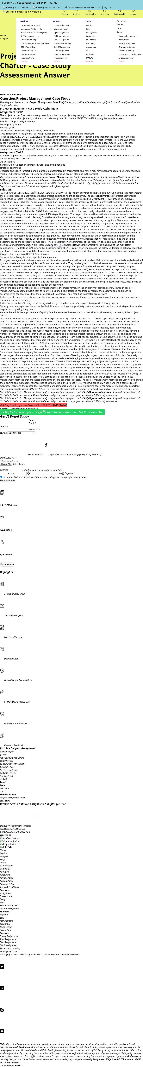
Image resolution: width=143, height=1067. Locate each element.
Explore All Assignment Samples (15, 825)
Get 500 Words (10, 1065)
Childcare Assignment (63, 36)
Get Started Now (7, 480)
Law (88, 29)
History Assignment (127, 43)
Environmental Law (127, 47)
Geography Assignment (129, 36)
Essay (2, 899)
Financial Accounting (62, 43)
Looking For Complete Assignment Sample (52, 412)
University (105, 14)
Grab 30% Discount (12, 830)
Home (3, 850)
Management (92, 32)
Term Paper (123, 40)
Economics (90, 36)
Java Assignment (60, 29)
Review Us (5, 874)
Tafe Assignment (60, 58)
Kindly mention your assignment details (43, 470)
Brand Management (62, 47)
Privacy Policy (6, 877)
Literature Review (28, 54)
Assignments (6, 893)
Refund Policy (6, 880)
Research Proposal (9, 905)
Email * (32, 423)
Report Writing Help (29, 50)
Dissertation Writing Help (31, 29)
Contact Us (121, 21)
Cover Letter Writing (62, 54)
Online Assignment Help (31, 25)
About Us (120, 25)
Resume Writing (27, 58)
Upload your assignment (9, 461)
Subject (3, 432)
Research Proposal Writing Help (34, 32)
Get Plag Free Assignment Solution (33, 405)
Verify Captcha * (67, 473)
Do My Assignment (61, 25)
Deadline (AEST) (35, 454)
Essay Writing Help (28, 40)
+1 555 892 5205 (22, 7)
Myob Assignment (61, 32)
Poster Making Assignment (130, 54)
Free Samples (90, 14)
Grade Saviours (41, 395)
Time (2, 457)
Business (90, 54)
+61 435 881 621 (52, 7)
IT (87, 50)
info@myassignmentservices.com (84, 7)
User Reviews (6, 865)
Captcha (4, 470)
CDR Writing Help (28, 47)
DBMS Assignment (61, 50)
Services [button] (76, 14)
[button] (133, 12)
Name (32, 420)
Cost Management (61, 40)
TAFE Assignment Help (30, 36)
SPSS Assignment (126, 58)
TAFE (2, 902)
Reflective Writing (126, 50)
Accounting (91, 47)
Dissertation (6, 896)
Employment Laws (9, 951)
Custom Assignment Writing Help (35, 43)
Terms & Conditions (9, 887)
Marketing (90, 43)
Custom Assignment (9, 908)
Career (119, 32)
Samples (4, 856)
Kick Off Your (32, 3)
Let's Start (5, 788)
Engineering (91, 40)
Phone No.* (34, 429)
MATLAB (89, 58)
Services (4, 853)
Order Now (24, 831)
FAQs (119, 28)
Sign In (107, 7)
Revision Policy (7, 884)
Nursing (89, 25)
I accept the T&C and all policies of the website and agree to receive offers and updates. (44, 477)
